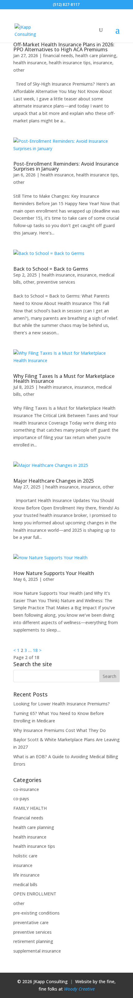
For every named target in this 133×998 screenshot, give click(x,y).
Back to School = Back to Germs (50, 268)
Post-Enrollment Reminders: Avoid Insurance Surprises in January (65, 166)
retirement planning (33, 941)
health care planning (95, 55)
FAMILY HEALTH (30, 808)
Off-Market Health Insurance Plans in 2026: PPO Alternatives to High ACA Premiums (63, 47)
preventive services (56, 282)
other (18, 70)
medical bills (25, 884)
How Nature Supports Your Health (53, 573)
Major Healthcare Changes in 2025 (53, 480)
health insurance (29, 63)
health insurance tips (70, 63)
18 (35, 650)
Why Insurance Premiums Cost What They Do (59, 730)
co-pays (21, 798)
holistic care (25, 856)
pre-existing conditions (36, 913)
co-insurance (26, 789)
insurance (102, 63)
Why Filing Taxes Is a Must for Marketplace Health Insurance (63, 378)
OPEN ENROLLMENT (34, 894)
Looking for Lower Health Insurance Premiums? (61, 704)
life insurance (26, 875)
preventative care (31, 922)
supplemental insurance (37, 951)
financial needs (58, 55)
